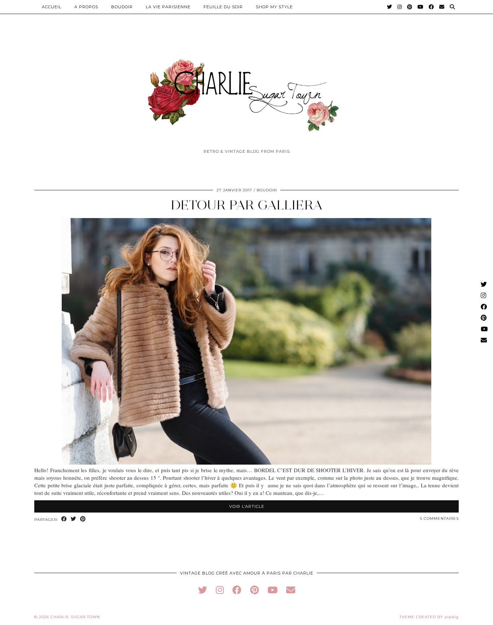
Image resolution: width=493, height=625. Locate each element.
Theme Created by (429, 617)
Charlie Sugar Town (75, 617)
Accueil (51, 6)
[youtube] (272, 590)
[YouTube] (421, 7)
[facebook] (236, 590)
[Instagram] (399, 7)
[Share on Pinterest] (83, 519)
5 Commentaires (439, 518)
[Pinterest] (410, 7)
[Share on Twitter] (73, 519)
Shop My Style (274, 6)
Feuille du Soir (223, 6)
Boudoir (122, 6)
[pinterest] (254, 590)
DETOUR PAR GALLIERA (247, 205)
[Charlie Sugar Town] (246, 91)
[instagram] (220, 590)
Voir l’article (246, 506)
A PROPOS (86, 6)
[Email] (442, 7)
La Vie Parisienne (168, 6)
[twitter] (202, 590)
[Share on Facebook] (64, 519)
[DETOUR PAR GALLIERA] (246, 462)
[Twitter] (389, 7)
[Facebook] (431, 7)
